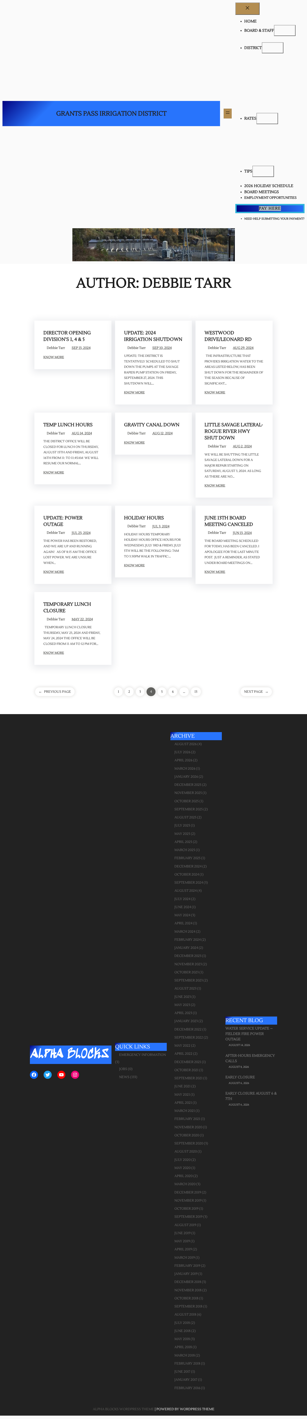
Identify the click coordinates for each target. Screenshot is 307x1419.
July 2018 (182, 1323)
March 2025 (184, 850)
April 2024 (183, 923)
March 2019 (184, 1258)
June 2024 (182, 907)
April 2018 (183, 1347)
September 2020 (188, 1143)
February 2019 (187, 1266)
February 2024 (187, 940)
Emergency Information (142, 1055)
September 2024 (188, 882)
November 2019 (188, 1200)
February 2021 (187, 1119)
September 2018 (188, 1306)
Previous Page (55, 692)
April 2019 (183, 1249)
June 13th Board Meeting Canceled (229, 521)
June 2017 (182, 1372)
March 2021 (184, 1111)
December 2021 (187, 1062)
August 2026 (185, 744)
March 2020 (185, 1184)
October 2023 (186, 972)
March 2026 (184, 768)
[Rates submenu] (267, 118)
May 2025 (182, 834)
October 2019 (186, 1209)
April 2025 (183, 842)
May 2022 (182, 1046)
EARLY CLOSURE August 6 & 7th (251, 1096)
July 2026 (182, 752)
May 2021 (182, 1095)
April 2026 (183, 760)
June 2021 (182, 1086)
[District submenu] (272, 48)
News (124, 1077)
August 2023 (185, 988)
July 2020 (182, 1160)
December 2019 (187, 1192)
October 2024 (186, 874)
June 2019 (182, 1233)
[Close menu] (247, 8)
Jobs (123, 1069)
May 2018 (182, 1339)
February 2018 (187, 1363)
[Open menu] (228, 113)
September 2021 (188, 1078)
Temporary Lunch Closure (67, 607)
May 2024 (182, 915)
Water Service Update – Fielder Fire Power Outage (249, 1033)
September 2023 (188, 980)
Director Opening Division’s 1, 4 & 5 (67, 336)
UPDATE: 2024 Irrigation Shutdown (153, 336)
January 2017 (185, 1380)
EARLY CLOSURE (240, 1077)
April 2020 (183, 1176)
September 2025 (188, 809)
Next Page (256, 692)
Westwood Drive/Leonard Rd (228, 336)
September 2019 (188, 1217)
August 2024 (185, 891)
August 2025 (185, 817)
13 (195, 692)
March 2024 (184, 932)
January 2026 (186, 777)
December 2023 (187, 956)
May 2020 (182, 1168)
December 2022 (188, 1029)
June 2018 (182, 1331)
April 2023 (183, 1013)
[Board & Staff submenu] (285, 30)
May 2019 (182, 1241)
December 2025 (187, 785)
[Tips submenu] (263, 171)
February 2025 (187, 858)
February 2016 (187, 1388)
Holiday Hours (144, 518)
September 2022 (188, 1037)
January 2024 (186, 948)
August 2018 (185, 1314)
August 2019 (185, 1225)
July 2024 (182, 899)
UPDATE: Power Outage (62, 521)
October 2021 (186, 1070)
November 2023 (188, 964)
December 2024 (188, 866)
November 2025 (188, 793)
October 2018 (186, 1298)
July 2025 (182, 825)
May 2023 (182, 1005)
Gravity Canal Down (151, 425)
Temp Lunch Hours (68, 425)
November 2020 (188, 1127)
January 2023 (186, 1021)
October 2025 (186, 801)
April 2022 (183, 1054)
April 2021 (183, 1103)
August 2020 (185, 1151)
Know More (53, 357)
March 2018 (184, 1355)
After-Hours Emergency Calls (250, 1058)
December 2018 (187, 1282)
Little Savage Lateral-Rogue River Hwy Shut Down (234, 431)
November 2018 (188, 1290)
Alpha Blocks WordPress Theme (123, 1409)
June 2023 (182, 997)
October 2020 (186, 1135)
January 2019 (186, 1274)
